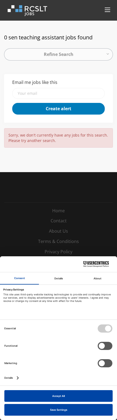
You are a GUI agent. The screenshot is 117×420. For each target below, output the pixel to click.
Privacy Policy (58, 252)
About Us (58, 231)
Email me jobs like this (34, 82)
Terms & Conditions (58, 241)
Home (58, 211)
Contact (59, 221)
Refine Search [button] (58, 54)
